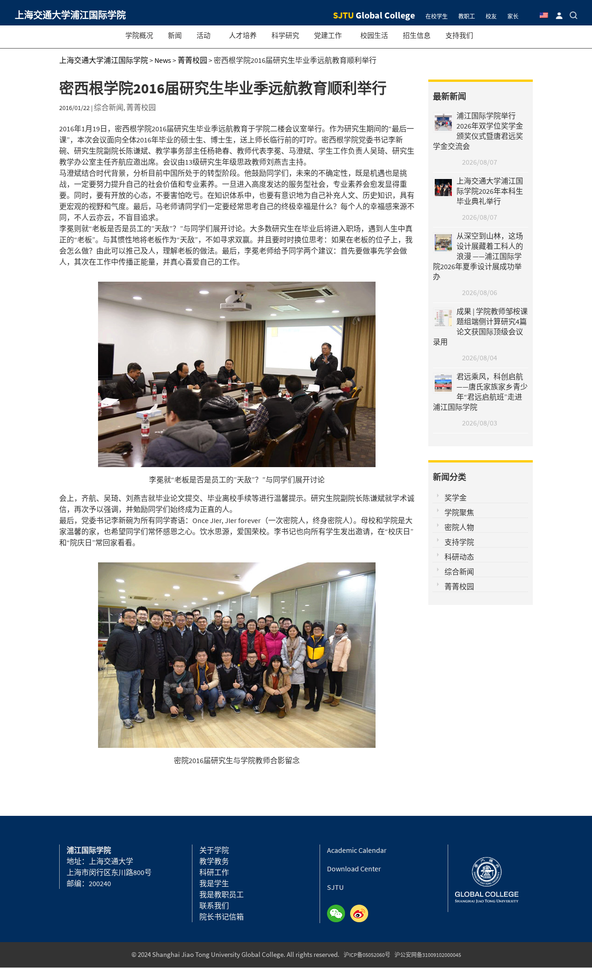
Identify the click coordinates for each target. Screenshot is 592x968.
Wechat (338, 914)
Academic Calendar (357, 850)
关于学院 (214, 850)
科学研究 (285, 35)
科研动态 (459, 556)
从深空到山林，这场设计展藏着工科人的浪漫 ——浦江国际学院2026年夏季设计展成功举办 (478, 256)
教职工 (466, 16)
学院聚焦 (459, 512)
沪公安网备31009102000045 (428, 954)
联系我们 (214, 905)
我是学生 (214, 883)
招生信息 (417, 35)
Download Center (354, 868)
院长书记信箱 (221, 916)
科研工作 (214, 872)
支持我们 (459, 35)
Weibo (361, 914)
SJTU (335, 887)
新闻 (175, 35)
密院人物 (459, 527)
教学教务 (214, 861)
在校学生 (437, 16)
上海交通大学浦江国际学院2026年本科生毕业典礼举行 (489, 191)
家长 (512, 16)
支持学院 (459, 542)
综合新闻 (108, 107)
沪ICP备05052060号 (367, 954)
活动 (203, 35)
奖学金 (455, 497)
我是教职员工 (221, 894)
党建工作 (328, 35)
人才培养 (243, 35)
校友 (491, 16)
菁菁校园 (141, 107)
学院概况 (139, 35)
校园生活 (374, 35)
